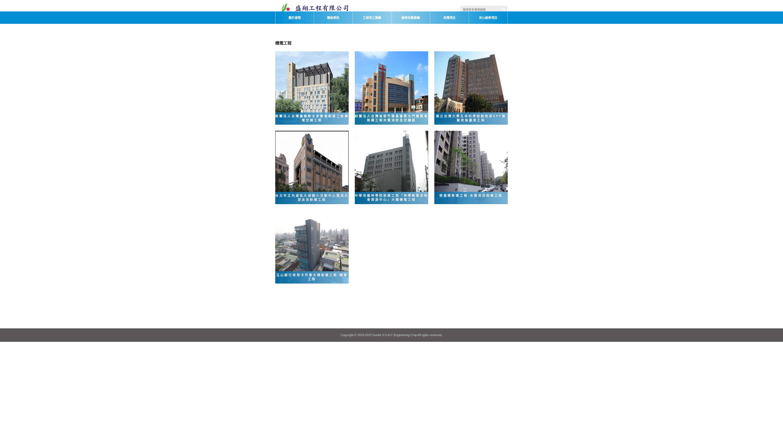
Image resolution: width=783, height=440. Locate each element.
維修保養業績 (410, 17)
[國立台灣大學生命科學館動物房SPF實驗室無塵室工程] (471, 87)
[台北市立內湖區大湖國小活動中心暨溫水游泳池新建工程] (312, 167)
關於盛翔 (295, 17)
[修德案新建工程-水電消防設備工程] (471, 167)
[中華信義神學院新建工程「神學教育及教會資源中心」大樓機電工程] (391, 167)
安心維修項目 (488, 17)
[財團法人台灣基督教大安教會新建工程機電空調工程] (312, 87)
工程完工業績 (372, 17)
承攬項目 (449, 17)
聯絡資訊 (333, 17)
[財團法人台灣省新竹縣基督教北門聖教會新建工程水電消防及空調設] (391, 87)
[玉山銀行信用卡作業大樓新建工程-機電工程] (312, 246)
